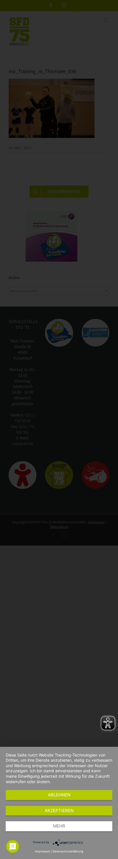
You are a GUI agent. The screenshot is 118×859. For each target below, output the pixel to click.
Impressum (42, 851)
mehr (59, 826)
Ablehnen (59, 794)
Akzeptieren (59, 810)
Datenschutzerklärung (68, 851)
